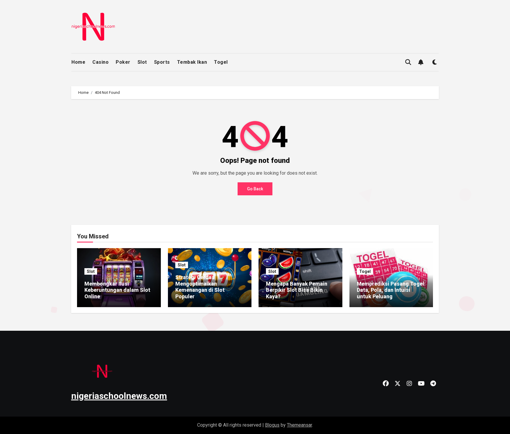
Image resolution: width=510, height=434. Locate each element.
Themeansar (299, 425)
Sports (162, 62)
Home (78, 62)
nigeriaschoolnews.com (119, 396)
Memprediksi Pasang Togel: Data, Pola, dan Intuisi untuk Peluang (391, 290)
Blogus (272, 425)
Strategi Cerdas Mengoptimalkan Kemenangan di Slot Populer (200, 286)
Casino (100, 62)
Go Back (255, 188)
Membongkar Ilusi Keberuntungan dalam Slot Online (117, 290)
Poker (123, 62)
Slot (142, 62)
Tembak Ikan (192, 62)
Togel (221, 62)
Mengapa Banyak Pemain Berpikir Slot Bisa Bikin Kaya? (296, 290)
